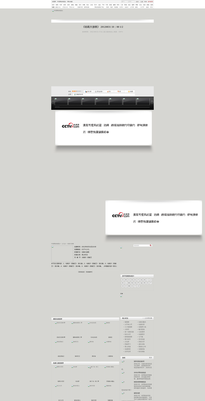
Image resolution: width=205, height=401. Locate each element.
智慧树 (127, 322)
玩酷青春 (110, 400)
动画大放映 (70, 243)
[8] (77, 91)
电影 (111, 7)
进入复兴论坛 (108, 32)
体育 (64, 5)
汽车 (107, 5)
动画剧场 (142, 349)
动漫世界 (142, 324)
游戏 (151, 5)
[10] (79, 91)
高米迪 (94, 356)
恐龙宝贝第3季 (61, 337)
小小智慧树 (128, 327)
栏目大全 (65, 7)
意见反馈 (99, 91)
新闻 (57, 5)
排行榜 (89, 91)
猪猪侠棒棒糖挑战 (140, 382)
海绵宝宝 (77, 356)
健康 (114, 5)
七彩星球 (142, 332)
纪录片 (121, 7)
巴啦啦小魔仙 (110, 381)
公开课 (132, 7)
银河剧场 (142, 329)
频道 (147, 7)
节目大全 (71, 7)
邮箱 (148, 5)
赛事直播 (86, 7)
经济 (61, 5)
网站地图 (69, 1)
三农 (122, 5)
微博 (133, 5)
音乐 (80, 5)
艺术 (95, 5)
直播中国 (80, 7)
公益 (99, 5)
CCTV (142, 7)
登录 (137, 1)
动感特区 (128, 349)
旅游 (110, 5)
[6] (76, 91)
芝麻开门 (128, 344)
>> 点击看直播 (147, 318)
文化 (91, 5)
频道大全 (58, 7)
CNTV (121, 32)
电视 (53, 7)
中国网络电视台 (61, 1)
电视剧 (116, 7)
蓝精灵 (110, 337)
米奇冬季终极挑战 (140, 372)
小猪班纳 (110, 356)
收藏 (131, 91)
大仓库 (127, 342)
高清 (107, 7)
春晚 (72, 5)
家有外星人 (77, 400)
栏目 (151, 7)
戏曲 (76, 5)
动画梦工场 (142, 327)
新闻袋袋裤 (128, 337)
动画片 (127, 7)
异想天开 (142, 342)
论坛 (140, 5)
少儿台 (64, 243)
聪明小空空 (61, 381)
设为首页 (150, 1)
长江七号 (61, 400)
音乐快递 (142, 339)
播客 (136, 7)
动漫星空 (142, 334)
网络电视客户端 (99, 7)
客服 (145, 1)
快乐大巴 (128, 334)
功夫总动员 (94, 337)
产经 (103, 5)
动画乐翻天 (142, 322)
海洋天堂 (93, 400)
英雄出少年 (142, 346)
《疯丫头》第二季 (94, 381)
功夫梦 (77, 381)
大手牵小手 (128, 324)
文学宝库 (128, 351)
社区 (129, 5)
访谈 (144, 5)
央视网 (54, 1)
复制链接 (81, 272)
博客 (136, 5)
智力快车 (128, 339)
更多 (150, 357)
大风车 (127, 329)
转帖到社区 (79, 94)
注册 (142, 1)
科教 (84, 5)
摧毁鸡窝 (137, 393)
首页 (53, 5)
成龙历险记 (61, 356)
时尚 (118, 5)
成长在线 (142, 344)
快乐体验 (142, 351)
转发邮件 (89, 272)
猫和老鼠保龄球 (139, 361)
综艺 (68, 5)
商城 (125, 5)
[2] (73, 91)
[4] (74, 91)
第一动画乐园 (129, 332)
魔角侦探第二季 (77, 337)
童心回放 (128, 346)
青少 (87, 5)
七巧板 (141, 337)
